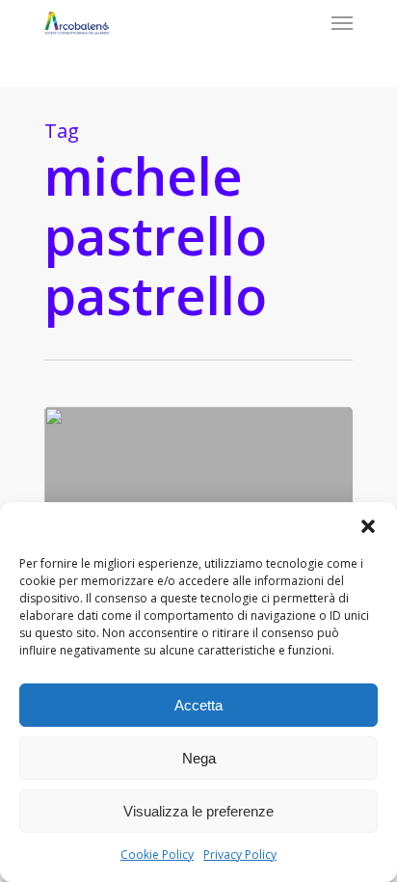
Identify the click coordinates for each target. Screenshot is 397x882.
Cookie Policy (157, 854)
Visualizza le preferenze (198, 811)
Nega (199, 758)
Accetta (198, 705)
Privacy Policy (240, 854)
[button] (368, 526)
